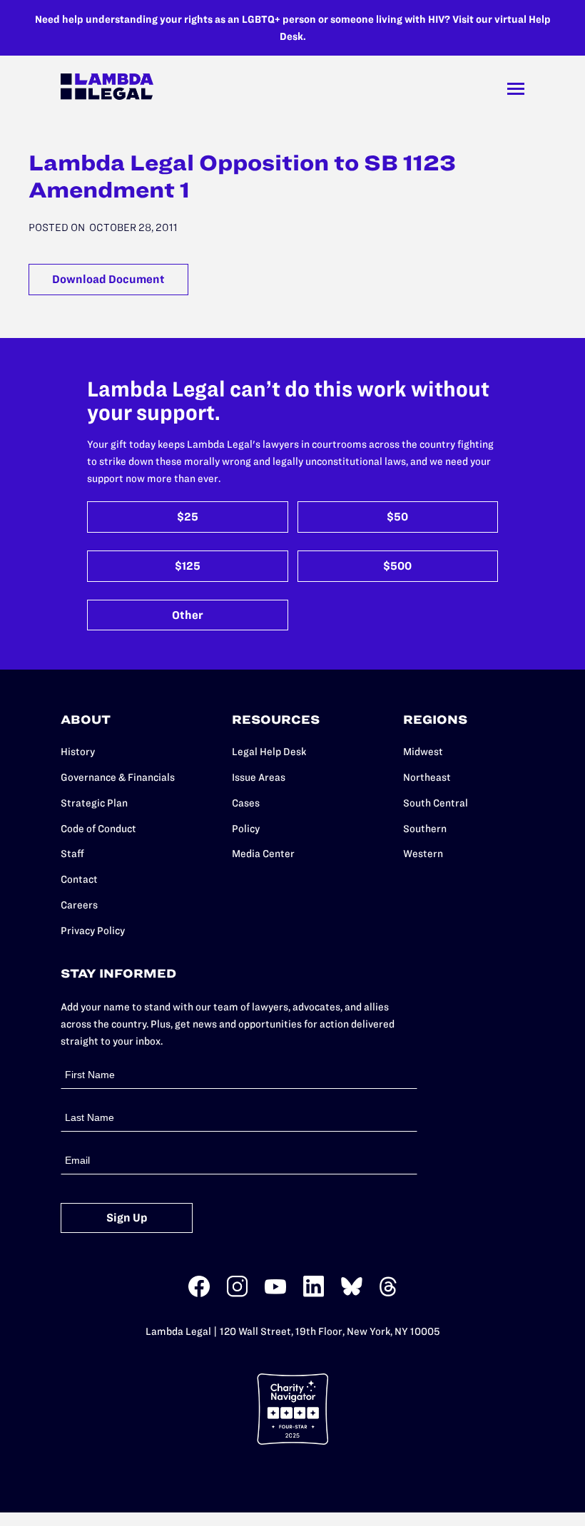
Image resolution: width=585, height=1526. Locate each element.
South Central (435, 803)
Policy (246, 828)
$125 (187, 566)
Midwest (423, 751)
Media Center (263, 853)
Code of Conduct (98, 828)
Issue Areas (258, 777)
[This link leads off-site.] (199, 1294)
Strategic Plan (94, 803)
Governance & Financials (118, 777)
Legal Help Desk (269, 751)
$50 (397, 517)
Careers (79, 905)
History (78, 751)
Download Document (108, 279)
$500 (397, 566)
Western (423, 853)
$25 (187, 517)
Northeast (427, 777)
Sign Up (127, 1218)
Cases (246, 803)
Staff (72, 853)
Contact (79, 879)
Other (187, 615)
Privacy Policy (93, 930)
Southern (425, 828)
